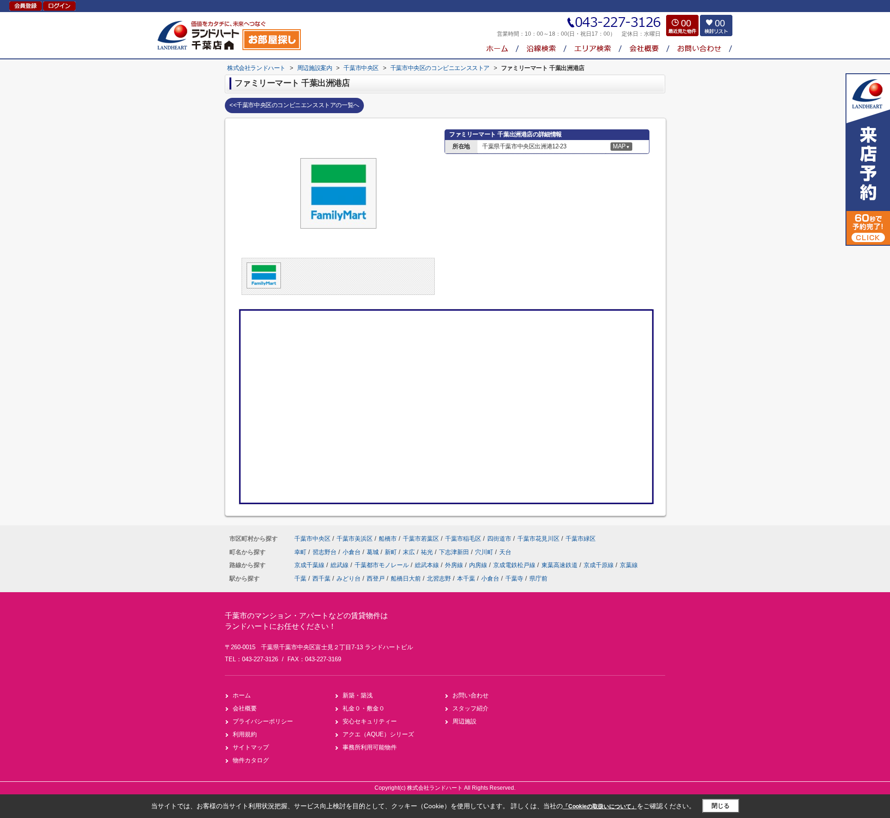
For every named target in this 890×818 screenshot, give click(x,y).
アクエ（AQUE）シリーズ (378, 734)
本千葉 (466, 578)
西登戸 (376, 578)
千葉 (300, 578)
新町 (392, 552)
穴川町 (485, 552)
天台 (505, 552)
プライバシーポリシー (263, 721)
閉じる (721, 805)
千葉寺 (514, 578)
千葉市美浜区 (355, 538)
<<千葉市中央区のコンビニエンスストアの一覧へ (294, 105)
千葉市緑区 (581, 538)
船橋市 (388, 538)
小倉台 (352, 552)
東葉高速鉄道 (560, 565)
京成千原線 (600, 565)
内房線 (479, 565)
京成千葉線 (310, 565)
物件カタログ (251, 760)
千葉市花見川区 (538, 538)
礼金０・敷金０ (364, 708)
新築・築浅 (358, 695)
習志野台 (325, 552)
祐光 (428, 552)
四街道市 (499, 538)
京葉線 (629, 565)
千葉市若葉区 (421, 538)
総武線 (340, 565)
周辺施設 (464, 721)
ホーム (242, 695)
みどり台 (349, 578)
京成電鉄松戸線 (515, 565)
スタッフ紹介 (470, 708)
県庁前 (538, 578)
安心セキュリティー (370, 721)
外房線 (455, 565)
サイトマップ (251, 747)
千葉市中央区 (312, 538)
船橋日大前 (406, 578)
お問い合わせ (470, 695)
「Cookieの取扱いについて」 (600, 806)
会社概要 (245, 708)
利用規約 (245, 734)
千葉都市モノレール (383, 565)
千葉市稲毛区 (463, 538)
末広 (410, 552)
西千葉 (321, 578)
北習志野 (439, 578)
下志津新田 (455, 552)
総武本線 (428, 565)
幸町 (301, 552)
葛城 (374, 552)
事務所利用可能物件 (370, 747)
